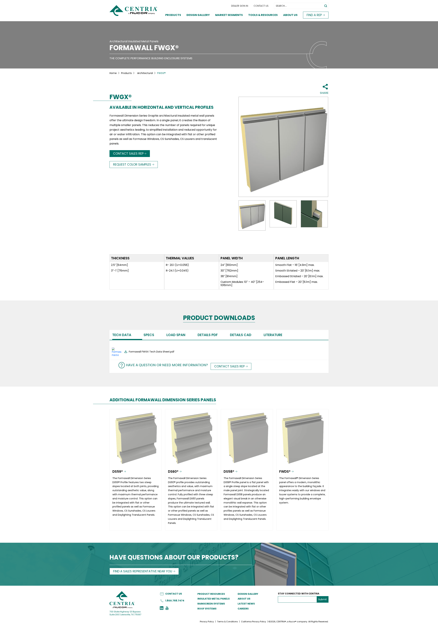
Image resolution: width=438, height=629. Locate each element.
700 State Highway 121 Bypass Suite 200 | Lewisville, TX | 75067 (125, 613)
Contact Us (261, 6)
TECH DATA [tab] (121, 334)
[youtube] (167, 608)
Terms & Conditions (227, 621)
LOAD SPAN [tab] (175, 334)
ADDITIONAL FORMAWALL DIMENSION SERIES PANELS (163, 400)
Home (113, 73)
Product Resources (211, 594)
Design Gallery (198, 15)
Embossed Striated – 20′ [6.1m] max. (299, 276)
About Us (290, 15)
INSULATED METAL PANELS (213, 598)
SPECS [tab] (149, 334)
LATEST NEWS (246, 603)
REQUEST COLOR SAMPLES (132, 164)
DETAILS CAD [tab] (240, 334)
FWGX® (121, 97)
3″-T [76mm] (120, 270)
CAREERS (243, 608)
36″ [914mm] (229, 276)
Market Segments (229, 15)
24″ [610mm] (229, 265)
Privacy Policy (207, 621)
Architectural (145, 73)
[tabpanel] (219, 350)
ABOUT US (244, 598)
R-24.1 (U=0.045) (177, 270)
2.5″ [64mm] (119, 265)
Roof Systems (206, 608)
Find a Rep (314, 15)
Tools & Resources (263, 15)
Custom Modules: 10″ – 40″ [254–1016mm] (242, 283)
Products (173, 15)
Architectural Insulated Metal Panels (134, 41)
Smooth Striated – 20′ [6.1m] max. (297, 270)
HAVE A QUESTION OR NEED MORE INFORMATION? (167, 365)
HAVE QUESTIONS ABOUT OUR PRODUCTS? (174, 558)
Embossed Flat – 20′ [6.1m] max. (296, 282)
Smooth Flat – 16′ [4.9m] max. (294, 265)
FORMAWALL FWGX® (144, 48)
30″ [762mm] (229, 270)
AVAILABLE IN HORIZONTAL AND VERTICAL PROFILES (162, 107)
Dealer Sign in (239, 6)
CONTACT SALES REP (128, 153)
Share (324, 93)
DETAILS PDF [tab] (208, 334)
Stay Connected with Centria (298, 593)
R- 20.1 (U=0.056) (177, 265)
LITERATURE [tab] (273, 334)
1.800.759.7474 (174, 600)
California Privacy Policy (253, 621)
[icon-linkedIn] (161, 608)
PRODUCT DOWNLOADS (219, 318)
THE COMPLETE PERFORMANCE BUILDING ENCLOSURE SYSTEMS (151, 58)
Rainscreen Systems (211, 603)
